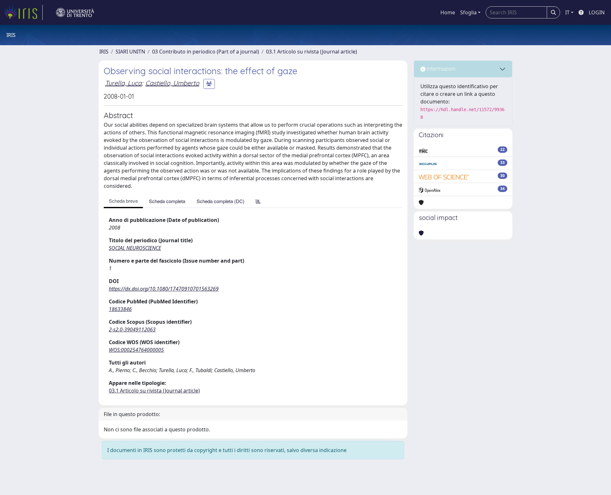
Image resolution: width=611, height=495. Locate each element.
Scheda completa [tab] (167, 201)
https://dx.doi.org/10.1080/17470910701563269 (164, 288)
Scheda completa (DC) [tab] (220, 201)
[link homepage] (23, 12)
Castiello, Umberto (172, 83)
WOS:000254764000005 (136, 349)
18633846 (120, 309)
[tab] (258, 201)
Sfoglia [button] (468, 12)
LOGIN (597, 12)
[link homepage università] (75, 12)
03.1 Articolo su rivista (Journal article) (311, 51)
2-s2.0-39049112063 (132, 329)
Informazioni (440, 69)
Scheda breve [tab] (123, 200)
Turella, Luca (123, 83)
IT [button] (567, 12)
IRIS (104, 51)
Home (447, 12)
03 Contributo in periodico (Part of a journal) (205, 51)
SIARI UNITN (130, 51)
